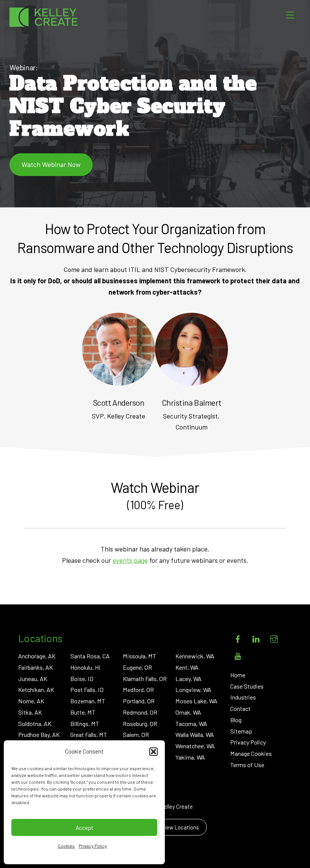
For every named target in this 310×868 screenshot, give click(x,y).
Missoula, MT (139, 655)
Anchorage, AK (37, 655)
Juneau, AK (32, 678)
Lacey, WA (188, 678)
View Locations (180, 827)
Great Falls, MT (88, 734)
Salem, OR (136, 734)
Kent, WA (186, 667)
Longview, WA (193, 689)
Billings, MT (84, 723)
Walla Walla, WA (194, 734)
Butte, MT (82, 712)
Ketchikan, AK (36, 689)
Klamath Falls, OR (145, 678)
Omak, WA (188, 712)
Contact (240, 708)
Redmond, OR (140, 712)
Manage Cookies (251, 753)
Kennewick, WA (194, 655)
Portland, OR (139, 700)
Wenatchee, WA (195, 745)
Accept (84, 827)
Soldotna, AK (34, 723)
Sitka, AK (30, 712)
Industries (243, 697)
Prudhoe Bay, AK (39, 734)
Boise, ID (81, 678)
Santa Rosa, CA (90, 655)
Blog (236, 719)
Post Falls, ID (87, 689)
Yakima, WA (190, 757)
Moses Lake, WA (196, 700)
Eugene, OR (137, 667)
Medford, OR (138, 689)
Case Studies (247, 686)
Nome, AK (31, 700)
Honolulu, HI (85, 667)
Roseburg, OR (140, 723)
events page (130, 560)
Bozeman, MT (87, 700)
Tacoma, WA (191, 723)
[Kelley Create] (43, 17)
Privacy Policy (93, 845)
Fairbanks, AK (35, 667)
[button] (153, 751)
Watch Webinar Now (51, 164)
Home (237, 674)
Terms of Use (247, 764)
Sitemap (241, 731)
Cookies (66, 845)
